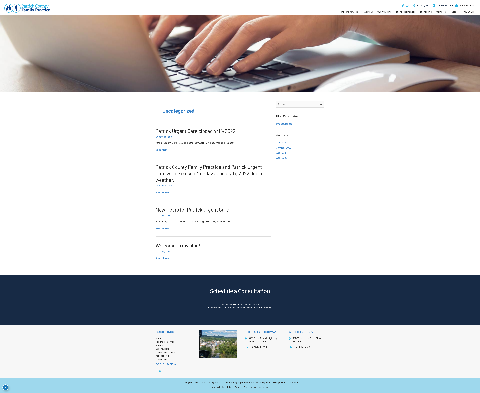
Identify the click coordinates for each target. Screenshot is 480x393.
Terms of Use (250, 387)
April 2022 (281, 142)
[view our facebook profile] (403, 5)
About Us (160, 345)
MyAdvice (293, 382)
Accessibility (218, 387)
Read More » (162, 150)
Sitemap (264, 387)
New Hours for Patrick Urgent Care (192, 210)
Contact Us (161, 359)
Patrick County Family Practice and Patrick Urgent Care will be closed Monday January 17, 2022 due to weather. (210, 173)
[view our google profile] (407, 5)
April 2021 (281, 152)
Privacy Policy (234, 387)
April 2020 (281, 157)
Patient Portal (162, 355)
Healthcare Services (166, 341)
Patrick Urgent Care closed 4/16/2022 (196, 131)
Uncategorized (164, 136)
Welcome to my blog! (178, 245)
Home (159, 338)
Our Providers (162, 348)
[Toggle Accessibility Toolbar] (5, 387)
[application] (359, 12)
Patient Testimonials (166, 352)
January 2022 (284, 147)
